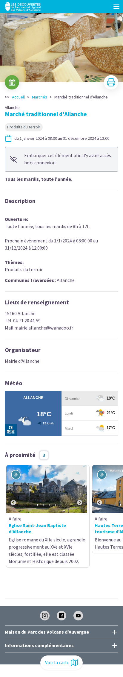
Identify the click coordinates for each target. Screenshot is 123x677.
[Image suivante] (80, 489)
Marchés (39, 97)
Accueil (18, 97)
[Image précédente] (13, 489)
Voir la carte (57, 662)
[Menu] (116, 6)
